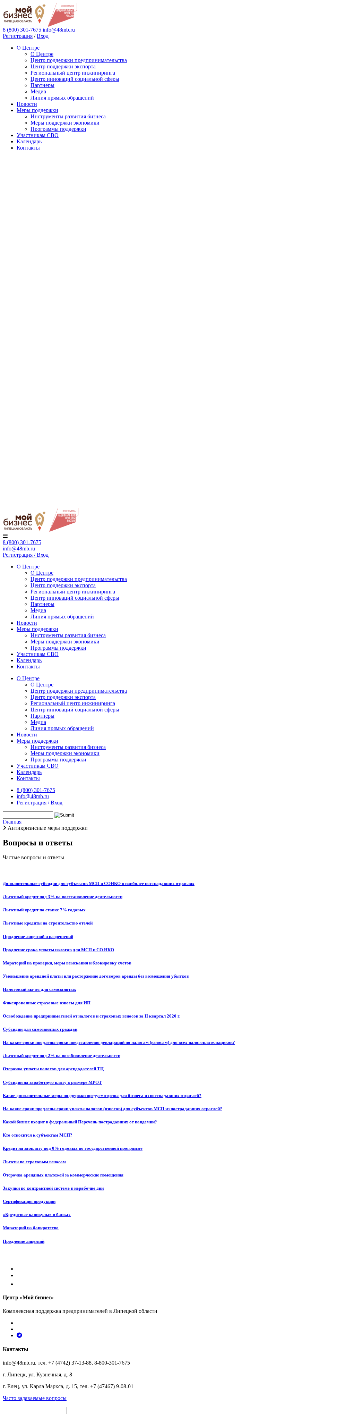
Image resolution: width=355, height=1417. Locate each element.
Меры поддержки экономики (65, 123)
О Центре (28, 48)
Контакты (28, 148)
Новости (27, 104)
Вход (43, 36)
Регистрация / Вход (26, 555)
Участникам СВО (38, 135)
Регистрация (18, 36)
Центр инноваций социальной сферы (75, 79)
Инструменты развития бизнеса (68, 116)
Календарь (29, 141)
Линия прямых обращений (62, 98)
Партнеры (42, 85)
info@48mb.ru (59, 30)
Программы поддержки (58, 129)
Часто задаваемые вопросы (35, 1398)
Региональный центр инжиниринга (73, 73)
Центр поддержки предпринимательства (79, 60)
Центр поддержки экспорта (63, 66)
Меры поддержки (37, 110)
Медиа (38, 91)
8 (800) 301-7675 (22, 542)
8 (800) (22, 30)
